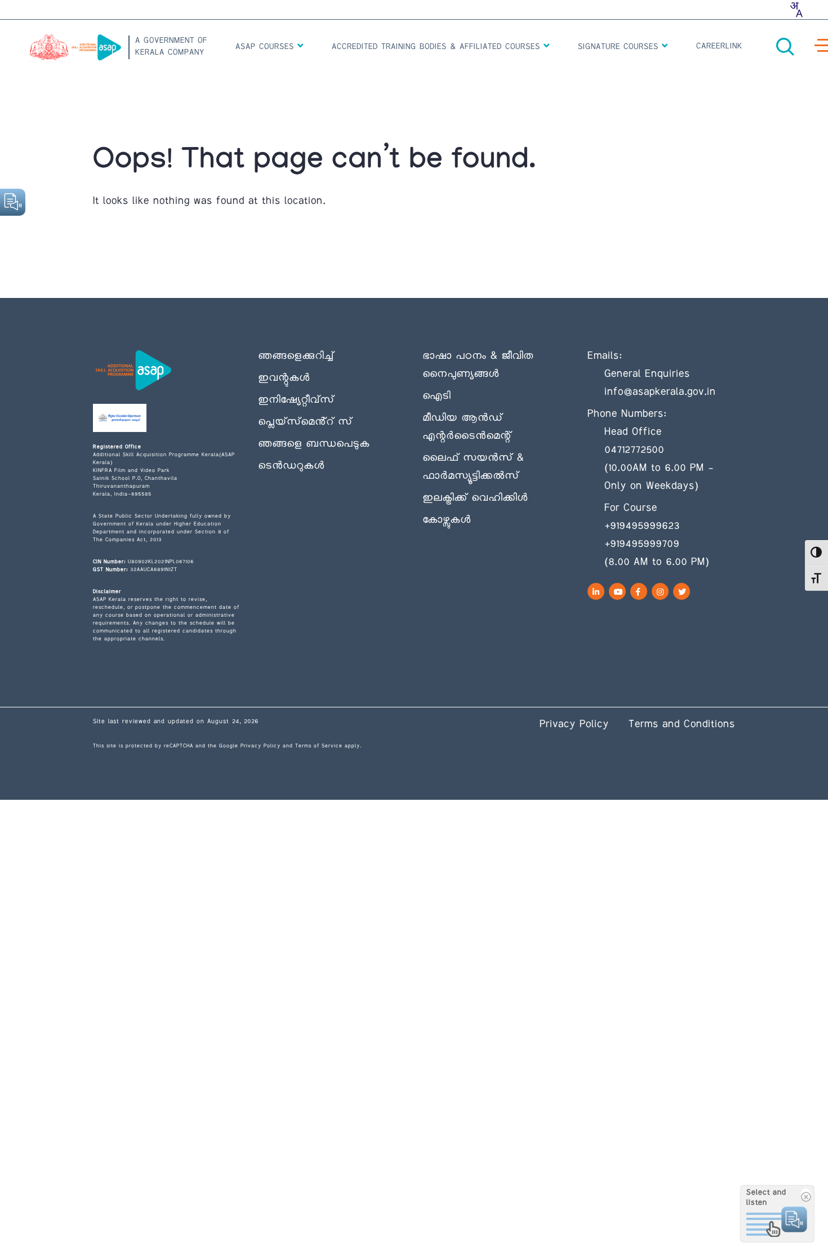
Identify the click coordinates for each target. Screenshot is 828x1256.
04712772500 (634, 450)
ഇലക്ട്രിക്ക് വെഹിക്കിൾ (475, 498)
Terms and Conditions (682, 725)
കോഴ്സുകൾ (446, 520)
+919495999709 (641, 544)
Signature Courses (620, 47)
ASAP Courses (266, 47)
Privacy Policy (261, 746)
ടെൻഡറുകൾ (291, 466)
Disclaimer (107, 592)
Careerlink (719, 46)
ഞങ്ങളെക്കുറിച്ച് (296, 356)
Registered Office (117, 447)
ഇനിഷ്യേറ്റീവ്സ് (296, 400)
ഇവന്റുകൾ (284, 378)
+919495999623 (641, 526)
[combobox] (796, 9)
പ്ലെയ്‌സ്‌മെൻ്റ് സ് (305, 422)
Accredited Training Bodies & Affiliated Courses (438, 47)
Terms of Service (318, 746)
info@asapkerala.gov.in (660, 392)
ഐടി (436, 396)
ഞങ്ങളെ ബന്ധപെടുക (314, 444)
